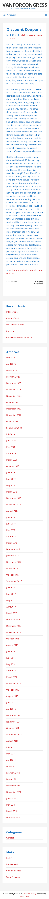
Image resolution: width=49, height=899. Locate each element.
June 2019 (11, 479)
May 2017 (10, 600)
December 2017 (13, 562)
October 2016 (12, 638)
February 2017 (13, 619)
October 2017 (12, 574)
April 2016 (11, 670)
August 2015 (12, 696)
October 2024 (12, 402)
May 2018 (10, 530)
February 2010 (13, 817)
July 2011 (10, 747)
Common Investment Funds (19, 337)
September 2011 (14, 734)
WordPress (24, 896)
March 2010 (11, 811)
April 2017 (11, 606)
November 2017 (13, 568)
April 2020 (11, 453)
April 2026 (11, 364)
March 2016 (11, 677)
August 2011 (12, 741)
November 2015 (13, 683)
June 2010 (11, 798)
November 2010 (13, 792)
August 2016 (12, 645)
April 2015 (11, 709)
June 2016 (11, 657)
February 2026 (13, 376)
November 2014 (13, 721)
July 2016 (10, 651)
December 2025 (13, 383)
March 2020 (11, 459)
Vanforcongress (25, 5)
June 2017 (11, 594)
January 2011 (12, 779)
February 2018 (13, 549)
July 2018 (10, 517)
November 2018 (13, 504)
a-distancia (14, 270)
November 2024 (13, 396)
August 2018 (12, 511)
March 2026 (11, 370)
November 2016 (13, 632)
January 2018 (12, 555)
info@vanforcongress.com (31, 35)
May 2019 (10, 485)
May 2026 (10, 357)
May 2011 (10, 753)
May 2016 (10, 664)
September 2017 (14, 581)
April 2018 (11, 536)
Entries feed (12, 864)
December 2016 (13, 626)
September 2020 (14, 428)
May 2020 (10, 447)
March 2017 (11, 613)
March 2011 (11, 766)
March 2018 (11, 543)
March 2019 (11, 491)
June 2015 (11, 702)
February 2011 (13, 772)
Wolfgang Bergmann (38, 282)
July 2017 (10, 587)
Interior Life (12, 312)
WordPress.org (13, 877)
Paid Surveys (11, 281)
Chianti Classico (13, 318)
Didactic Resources (15, 324)
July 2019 (10, 472)
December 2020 (13, 408)
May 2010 (10, 804)
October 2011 (12, 728)
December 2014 (13, 715)
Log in (9, 858)
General (12, 38)
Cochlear (10, 331)
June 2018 (11, 523)
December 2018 (13, 498)
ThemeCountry (30, 893)
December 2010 (13, 785)
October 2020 (12, 421)
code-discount (26, 270)
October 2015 (12, 689)
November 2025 (13, 389)
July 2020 (10, 434)
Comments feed (13, 870)
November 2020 (13, 415)
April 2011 (11, 760)
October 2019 (12, 466)
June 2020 (11, 440)
